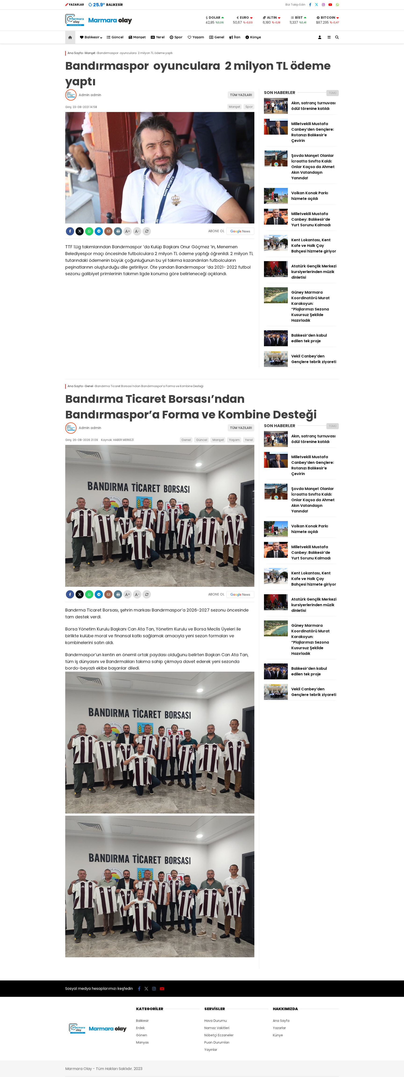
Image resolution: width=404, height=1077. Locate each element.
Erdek (140, 1028)
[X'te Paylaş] (80, 231)
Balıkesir (92, 37)
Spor (178, 37)
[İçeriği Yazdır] (118, 231)
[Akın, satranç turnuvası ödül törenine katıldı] (276, 112)
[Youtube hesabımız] (330, 4)
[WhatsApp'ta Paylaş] (89, 231)
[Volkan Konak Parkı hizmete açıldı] (276, 202)
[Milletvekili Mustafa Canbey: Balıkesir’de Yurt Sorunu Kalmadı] (276, 223)
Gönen (141, 1035)
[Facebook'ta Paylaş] (70, 231)
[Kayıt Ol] (320, 37)
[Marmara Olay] (99, 24)
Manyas (142, 1042)
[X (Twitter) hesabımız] (316, 4)
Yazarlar (279, 1028)
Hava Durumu (215, 1020)
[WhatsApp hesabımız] (337, 4)
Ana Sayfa (281, 1020)
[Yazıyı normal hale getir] (147, 231)
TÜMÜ (332, 93)
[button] (71, 37)
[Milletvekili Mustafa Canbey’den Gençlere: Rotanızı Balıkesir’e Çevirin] (276, 133)
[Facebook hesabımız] (310, 4)
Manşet (139, 37)
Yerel (160, 37)
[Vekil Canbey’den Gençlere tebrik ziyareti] (276, 366)
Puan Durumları (216, 1042)
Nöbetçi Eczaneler (219, 1035)
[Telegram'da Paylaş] (99, 231)
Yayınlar (210, 1049)
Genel (219, 37)
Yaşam (198, 37)
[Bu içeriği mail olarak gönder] (108, 231)
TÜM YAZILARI (241, 95)
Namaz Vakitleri (216, 1028)
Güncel (117, 37)
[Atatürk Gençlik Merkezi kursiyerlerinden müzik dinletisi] (276, 276)
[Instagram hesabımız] (323, 4)
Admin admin (90, 95)
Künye (255, 37)
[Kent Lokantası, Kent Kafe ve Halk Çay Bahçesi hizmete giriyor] (276, 249)
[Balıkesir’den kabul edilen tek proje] (276, 345)
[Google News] (240, 231)
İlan (237, 37)
